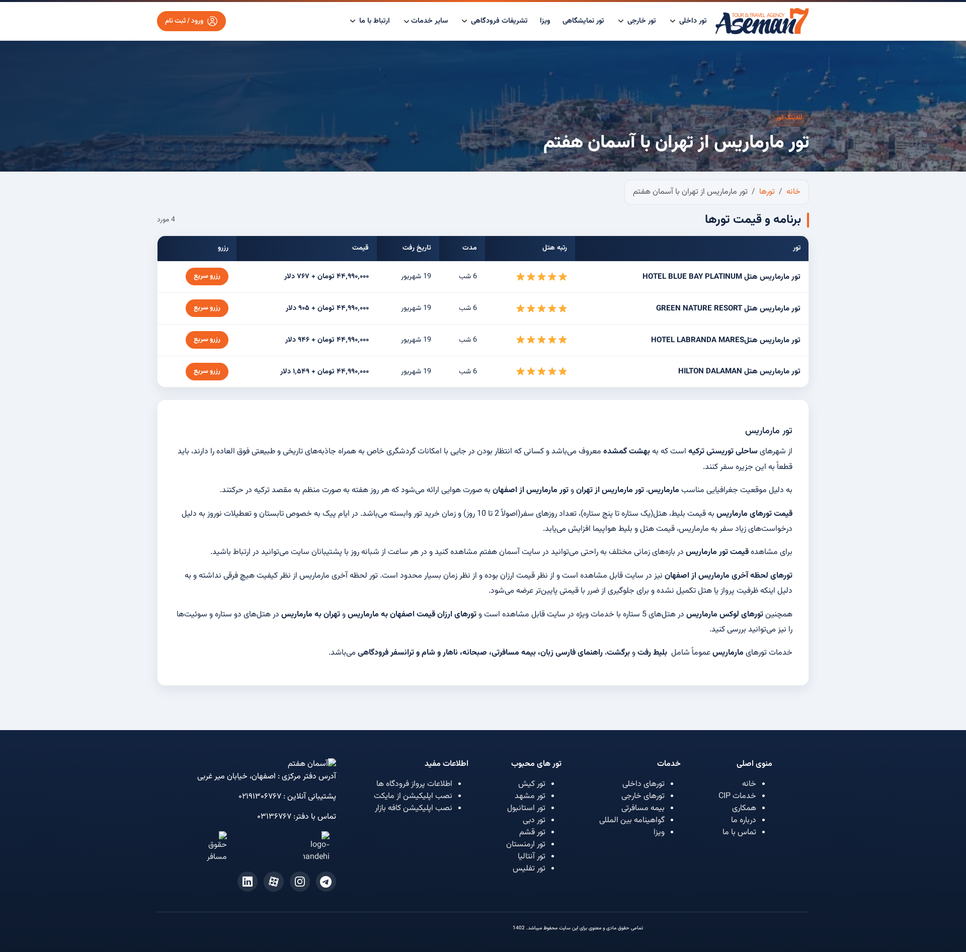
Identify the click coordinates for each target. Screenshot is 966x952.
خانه (749, 784)
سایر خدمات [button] (429, 21)
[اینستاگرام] (300, 881)
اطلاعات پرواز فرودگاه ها (414, 784)
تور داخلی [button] (692, 21)
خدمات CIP (737, 796)
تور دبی (534, 820)
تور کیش (531, 784)
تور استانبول (526, 808)
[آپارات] (274, 881)
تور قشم (532, 832)
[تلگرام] (326, 881)
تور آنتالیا (531, 856)
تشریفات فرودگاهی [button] (498, 21)
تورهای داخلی (643, 784)
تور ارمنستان (525, 844)
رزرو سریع (207, 276)
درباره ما (743, 820)
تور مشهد (530, 796)
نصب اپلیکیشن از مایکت (413, 796)
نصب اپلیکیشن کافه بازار (413, 808)
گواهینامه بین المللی (632, 820)
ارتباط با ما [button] (373, 21)
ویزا (545, 21)
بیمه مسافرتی (643, 808)
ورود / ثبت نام (184, 21)
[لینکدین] (247, 881)
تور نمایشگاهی (583, 21)
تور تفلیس (529, 868)
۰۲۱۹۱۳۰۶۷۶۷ (259, 796)
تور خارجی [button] (640, 21)
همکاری (744, 808)
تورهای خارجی (643, 796)
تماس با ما (739, 832)
